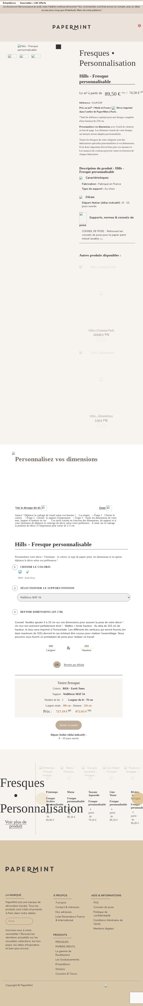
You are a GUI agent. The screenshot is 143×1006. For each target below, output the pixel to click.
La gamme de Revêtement (63, 953)
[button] (31, 68)
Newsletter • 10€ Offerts (33, 2)
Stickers (60, 969)
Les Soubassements (67, 959)
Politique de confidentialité (101, 914)
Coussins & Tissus (66, 974)
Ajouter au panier (68, 725)
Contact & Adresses (67, 907)
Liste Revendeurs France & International (70, 918)
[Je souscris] (30, 921)
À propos (60, 902)
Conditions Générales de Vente (108, 922)
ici (101, 238)
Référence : (85, 103)
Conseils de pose (103, 907)
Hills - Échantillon (101, 416)
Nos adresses (63, 912)
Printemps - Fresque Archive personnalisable (54, 798)
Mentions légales (103, 928)
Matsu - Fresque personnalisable (76, 797)
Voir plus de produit (16, 824)
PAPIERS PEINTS (65, 946)
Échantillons (10, 2)
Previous (42, 798)
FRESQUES (62, 942)
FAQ (95, 902)
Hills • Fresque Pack (101, 330)
